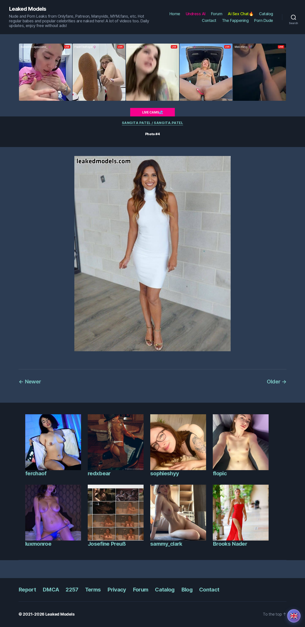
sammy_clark (166, 544)
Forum (216, 13)
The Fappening (235, 20)
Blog (186, 589)
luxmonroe (38, 544)
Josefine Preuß (107, 544)
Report (27, 589)
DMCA (51, 589)
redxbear (99, 473)
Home (174, 13)
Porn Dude (263, 20)
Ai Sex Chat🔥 (240, 13)
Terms (93, 589)
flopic (220, 473)
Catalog (266, 13)
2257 (72, 589)
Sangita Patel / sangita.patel (152, 123)
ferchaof (36, 473)
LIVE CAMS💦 (152, 112)
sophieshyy (164, 473)
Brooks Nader (230, 544)
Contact (209, 20)
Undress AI (195, 13)
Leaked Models (27, 9)
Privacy (116, 589)
